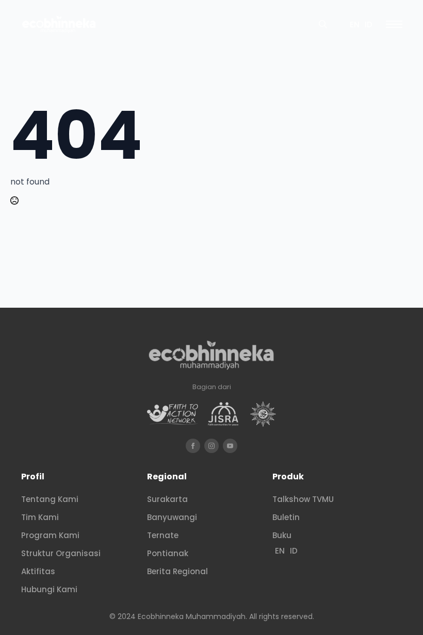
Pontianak (167, 553)
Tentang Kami (49, 499)
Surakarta (167, 499)
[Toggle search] (323, 24)
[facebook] (193, 446)
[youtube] (230, 446)
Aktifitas (38, 571)
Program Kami (50, 535)
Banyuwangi (172, 517)
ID (368, 24)
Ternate (162, 535)
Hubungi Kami (49, 589)
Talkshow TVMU (303, 499)
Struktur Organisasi (61, 553)
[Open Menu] (394, 24)
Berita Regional (177, 571)
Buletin (286, 517)
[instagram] (211, 446)
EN (355, 24)
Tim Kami (40, 517)
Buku (281, 535)
